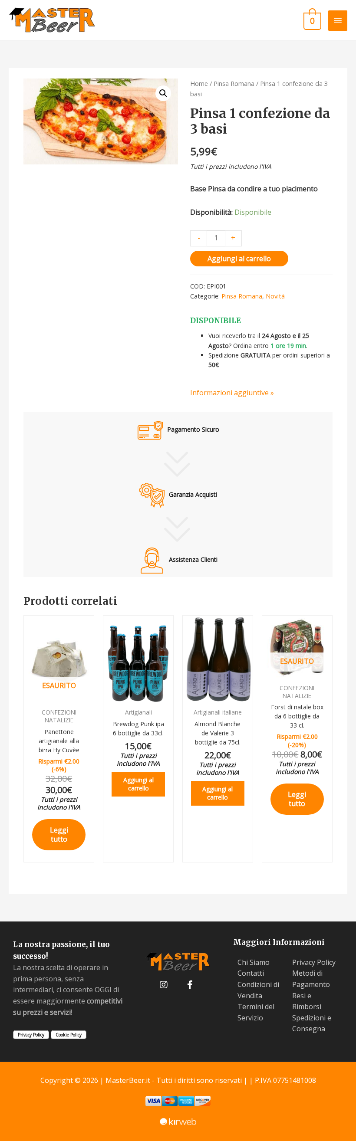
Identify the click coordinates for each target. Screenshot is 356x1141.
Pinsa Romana (234, 83)
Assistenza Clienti (192, 559)
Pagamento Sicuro (192, 429)
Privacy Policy (31, 1035)
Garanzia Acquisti (192, 494)
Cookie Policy (69, 1035)
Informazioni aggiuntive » (232, 392)
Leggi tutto (59, 834)
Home (199, 83)
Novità (275, 296)
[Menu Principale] (337, 20)
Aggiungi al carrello (239, 258)
